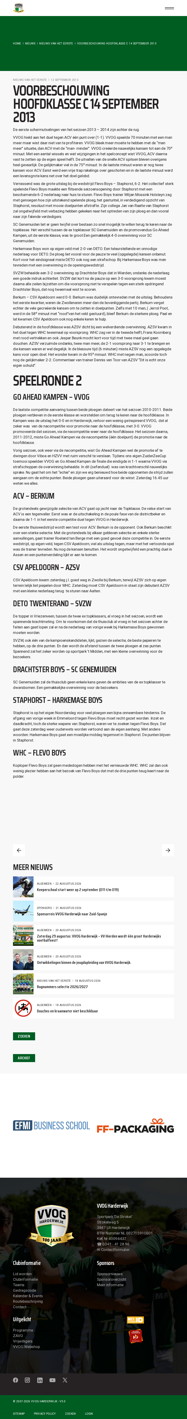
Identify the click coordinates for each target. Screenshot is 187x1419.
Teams (18, 1285)
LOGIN (89, 1413)
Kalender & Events (28, 1296)
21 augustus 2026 (69, 908)
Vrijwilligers (23, 1341)
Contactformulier (115, 1249)
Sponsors (44, 908)
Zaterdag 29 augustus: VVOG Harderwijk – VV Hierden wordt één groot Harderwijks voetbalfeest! (99, 938)
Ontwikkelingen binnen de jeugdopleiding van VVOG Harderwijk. (84, 962)
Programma (23, 1330)
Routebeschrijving (28, 1301)
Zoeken (70, 1413)
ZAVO (18, 1335)
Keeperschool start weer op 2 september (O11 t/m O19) (78, 889)
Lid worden (22, 1274)
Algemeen (44, 883)
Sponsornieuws (110, 1274)
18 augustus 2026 (88, 980)
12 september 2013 (64, 80)
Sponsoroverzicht (111, 1279)
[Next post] (168, 850)
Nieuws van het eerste (56, 43)
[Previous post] (19, 850)
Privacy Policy (45, 1413)
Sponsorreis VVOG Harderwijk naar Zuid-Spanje (72, 914)
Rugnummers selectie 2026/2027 (62, 987)
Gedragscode (24, 1290)
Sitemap (19, 1413)
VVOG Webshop (26, 1346)
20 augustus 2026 (68, 930)
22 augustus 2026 (68, 883)
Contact (19, 1307)
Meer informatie (110, 1285)
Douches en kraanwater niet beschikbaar (67, 1011)
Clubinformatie (25, 1279)
